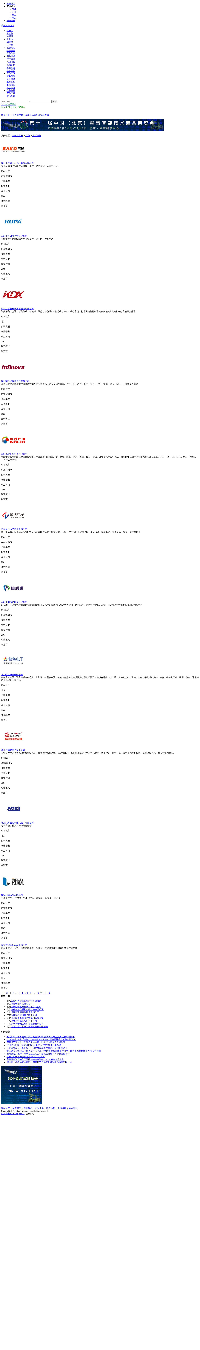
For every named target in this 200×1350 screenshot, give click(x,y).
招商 (38, 115)
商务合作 (11, 20)
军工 (14, 15)
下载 (25, 115)
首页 (3, 115)
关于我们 (16, 1108)
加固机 (10, 36)
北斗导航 (11, 70)
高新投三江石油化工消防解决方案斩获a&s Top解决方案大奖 (35, 1059)
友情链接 (62, 1108)
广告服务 (39, 1108)
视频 (42, 115)
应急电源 (11, 79)
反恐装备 (11, 85)
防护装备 (11, 59)
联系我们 (28, 1108)
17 (41, 993)
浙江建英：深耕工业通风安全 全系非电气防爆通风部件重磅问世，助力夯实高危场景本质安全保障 (54, 1051)
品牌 (34, 115)
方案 (21, 115)
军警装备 (11, 82)
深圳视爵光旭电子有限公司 (14, 454)
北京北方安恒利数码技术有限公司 (17, 823)
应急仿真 (11, 53)
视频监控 (11, 62)
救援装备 (11, 87)
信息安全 (11, 50)
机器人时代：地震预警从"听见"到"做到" (26, 1056)
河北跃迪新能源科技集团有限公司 (27, 1018)
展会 (29, 115)
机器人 (10, 30)
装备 (7, 115)
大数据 (10, 39)
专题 (47, 115)
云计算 (10, 45)
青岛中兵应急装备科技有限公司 (26, 1001)
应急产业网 (17, 135)
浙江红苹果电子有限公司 (13, 750)
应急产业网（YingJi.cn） (12, 1113)
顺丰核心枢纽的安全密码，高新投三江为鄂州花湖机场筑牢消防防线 (39, 1062)
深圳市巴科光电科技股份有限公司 (17, 163)
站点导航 (73, 1108)
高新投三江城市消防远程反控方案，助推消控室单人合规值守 (36, 1042)
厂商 (12, 115)
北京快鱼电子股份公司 (12, 674)
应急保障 (11, 76)
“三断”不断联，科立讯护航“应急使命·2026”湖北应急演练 (34, 1045)
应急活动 (11, 3)
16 (37, 993)
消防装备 (11, 56)
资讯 (16, 115)
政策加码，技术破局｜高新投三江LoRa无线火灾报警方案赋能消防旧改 (41, 1036)
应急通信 (11, 65)
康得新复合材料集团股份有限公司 (17, 308)
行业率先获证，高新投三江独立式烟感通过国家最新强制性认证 (37, 1048)
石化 (14, 12)
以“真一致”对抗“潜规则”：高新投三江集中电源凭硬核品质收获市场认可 (41, 1039)
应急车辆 (11, 93)
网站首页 (5, 1108)
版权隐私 (50, 1108)
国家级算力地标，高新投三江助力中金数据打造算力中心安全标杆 (38, 1054)
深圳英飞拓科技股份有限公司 (15, 381)
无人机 (10, 33)
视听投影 (11, 48)
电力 (14, 18)
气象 (14, 9)
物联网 (10, 42)
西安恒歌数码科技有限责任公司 (26, 1006)
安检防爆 (11, 96)
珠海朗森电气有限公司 (12, 895)
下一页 (47, 993)
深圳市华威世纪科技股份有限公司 (27, 1024)
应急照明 (11, 73)
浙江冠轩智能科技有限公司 (14, 945)
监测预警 (11, 68)
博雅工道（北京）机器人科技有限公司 (29, 1026)
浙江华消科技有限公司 (22, 1004)
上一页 (5, 993)
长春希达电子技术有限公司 (14, 529)
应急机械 (11, 90)
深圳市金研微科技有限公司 (14, 236)
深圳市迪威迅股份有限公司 (14, 602)
